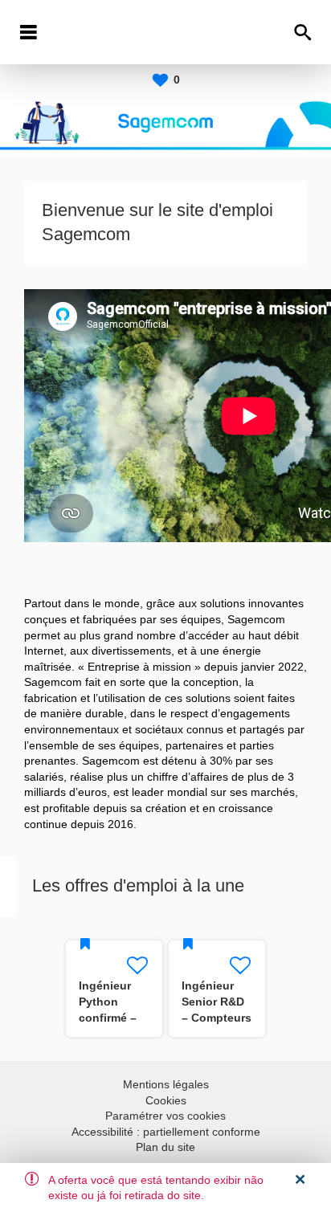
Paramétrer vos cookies (165, 1115)
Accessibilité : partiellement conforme (166, 1131)
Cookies (165, 1100)
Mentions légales (166, 1084)
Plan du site (165, 1147)
